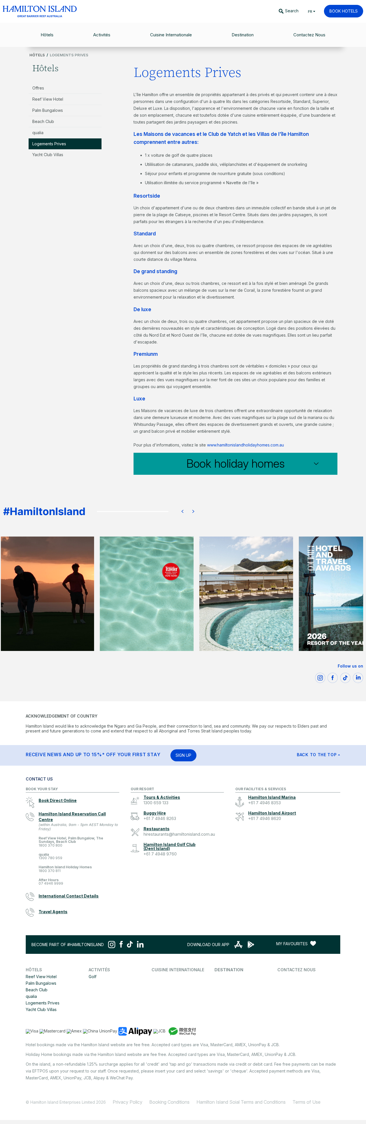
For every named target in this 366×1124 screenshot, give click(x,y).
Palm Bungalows (47, 110)
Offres (38, 88)
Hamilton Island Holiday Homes (65, 869)
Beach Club (43, 121)
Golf (92, 976)
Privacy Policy (127, 1102)
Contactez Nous (296, 969)
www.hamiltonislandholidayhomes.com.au (245, 444)
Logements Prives (49, 143)
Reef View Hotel (47, 99)
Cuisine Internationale (178, 969)
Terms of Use (307, 1102)
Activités (99, 969)
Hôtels (37, 55)
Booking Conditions (169, 1102)
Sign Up (183, 755)
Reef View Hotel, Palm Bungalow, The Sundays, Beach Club (71, 842)
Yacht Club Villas (47, 154)
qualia (37, 132)
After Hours (51, 881)
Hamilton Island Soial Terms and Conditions (241, 1102)
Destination (228, 969)
